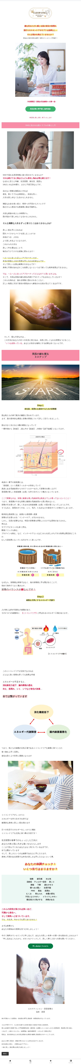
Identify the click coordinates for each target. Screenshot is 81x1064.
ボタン (5, 1053)
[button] (75, 572)
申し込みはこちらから (40, 946)
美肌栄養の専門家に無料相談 (40, 109)
